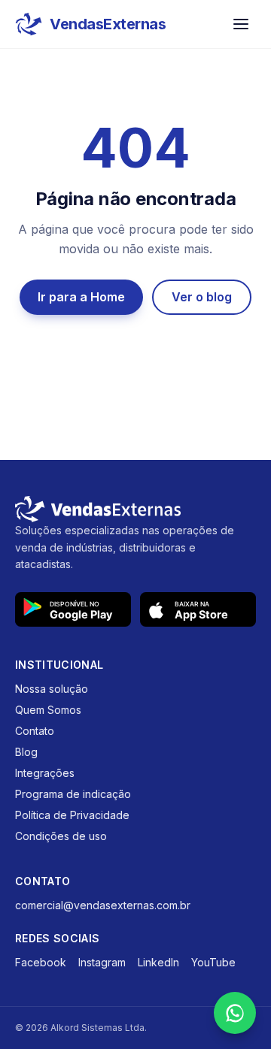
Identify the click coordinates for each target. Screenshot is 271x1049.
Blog (26, 751)
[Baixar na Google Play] (73, 609)
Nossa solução (51, 688)
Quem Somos (48, 709)
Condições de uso (61, 836)
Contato (34, 730)
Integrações (45, 772)
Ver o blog (202, 296)
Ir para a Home (81, 296)
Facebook (40, 962)
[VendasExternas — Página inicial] (135, 509)
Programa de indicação (73, 794)
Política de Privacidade (72, 815)
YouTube (213, 962)
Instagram (102, 962)
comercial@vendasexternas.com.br (102, 905)
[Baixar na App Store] (198, 609)
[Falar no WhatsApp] (235, 1013)
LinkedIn (158, 962)
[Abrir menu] (241, 24)
